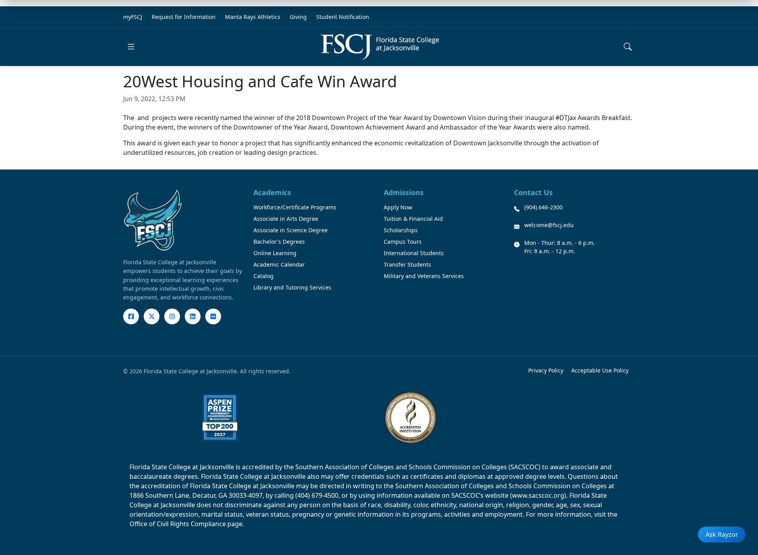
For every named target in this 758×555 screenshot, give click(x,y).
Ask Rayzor (721, 534)
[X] (151, 316)
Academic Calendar (279, 264)
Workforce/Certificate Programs (294, 207)
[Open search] (628, 47)
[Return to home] (380, 47)
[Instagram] (172, 316)
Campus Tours (403, 241)
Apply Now (398, 207)
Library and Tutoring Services (292, 287)
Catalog (263, 276)
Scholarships (401, 230)
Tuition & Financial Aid (413, 218)
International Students (414, 253)
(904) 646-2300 (543, 207)
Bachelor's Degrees (279, 241)
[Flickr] (213, 316)
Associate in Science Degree (290, 230)
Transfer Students (407, 264)
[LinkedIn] (193, 316)
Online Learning (274, 253)
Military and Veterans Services (424, 276)
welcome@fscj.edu (549, 225)
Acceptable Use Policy (600, 370)
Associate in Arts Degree (285, 218)
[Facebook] (131, 316)
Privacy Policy (545, 370)
